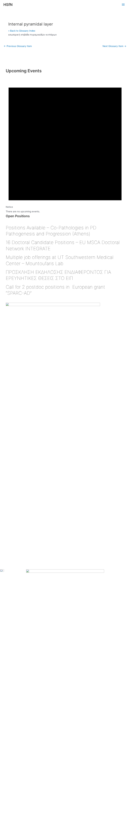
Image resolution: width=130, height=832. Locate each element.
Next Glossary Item (114, 46)
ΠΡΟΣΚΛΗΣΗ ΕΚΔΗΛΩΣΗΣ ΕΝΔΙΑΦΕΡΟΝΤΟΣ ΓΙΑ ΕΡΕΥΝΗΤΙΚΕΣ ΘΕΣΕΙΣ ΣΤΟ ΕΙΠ (58, 275)
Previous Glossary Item (18, 46)
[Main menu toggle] (123, 4)
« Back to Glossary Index (21, 30)
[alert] (65, 143)
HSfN (8, 4)
